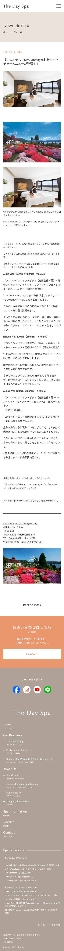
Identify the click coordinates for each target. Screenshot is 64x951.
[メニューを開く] (58, 6)
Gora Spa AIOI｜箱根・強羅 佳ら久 (19, 877)
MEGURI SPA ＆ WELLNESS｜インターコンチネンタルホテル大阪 (31, 895)
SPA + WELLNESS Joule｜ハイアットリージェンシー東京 (28, 869)
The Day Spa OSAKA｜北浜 (16, 858)
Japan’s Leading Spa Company (23, 785)
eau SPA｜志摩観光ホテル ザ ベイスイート (22, 899)
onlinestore (52, 925)
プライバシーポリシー (13, 939)
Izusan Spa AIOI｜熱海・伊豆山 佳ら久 (20, 881)
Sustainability (14, 794)
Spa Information (15, 813)
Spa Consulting (14, 743)
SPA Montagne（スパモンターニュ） (20, 523)
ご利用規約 (8, 942)
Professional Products (18, 751)
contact (32, 654)
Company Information (18, 803)
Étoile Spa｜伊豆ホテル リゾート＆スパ (21, 887)
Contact (9, 834)
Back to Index (32, 605)
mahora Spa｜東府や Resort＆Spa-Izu (20, 891)
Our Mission (15, 776)
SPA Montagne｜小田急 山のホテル (19, 873)
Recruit (8, 823)
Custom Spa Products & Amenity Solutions (29, 760)
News (9, 726)
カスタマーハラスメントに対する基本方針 (22, 935)
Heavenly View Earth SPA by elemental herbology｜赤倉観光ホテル (32, 865)
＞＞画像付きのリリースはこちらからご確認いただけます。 (31, 501)
